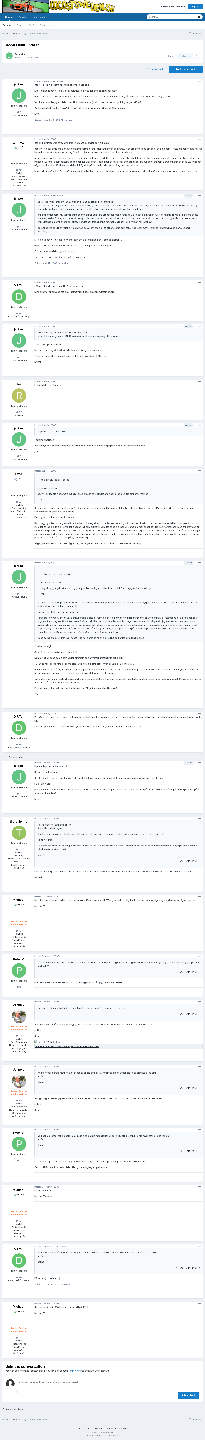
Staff (31, 25)
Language (82, 1428)
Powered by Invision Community (102, 1435)
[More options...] (199, 81)
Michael (18, 899)
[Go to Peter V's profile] (19, 970)
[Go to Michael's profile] (19, 911)
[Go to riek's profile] (19, 395)
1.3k (20, 930)
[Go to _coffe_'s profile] (19, 153)
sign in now (76, 1370)
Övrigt (35, 57)
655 (20, 1035)
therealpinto (18, 821)
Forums (7, 25)
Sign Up (195, 6)
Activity (22, 17)
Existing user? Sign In (172, 6)
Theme (96, 1428)
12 (20, 987)
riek (18, 384)
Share (170, 56)
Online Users (46, 25)
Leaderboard (38, 17)
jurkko (21, 54)
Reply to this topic (186, 69)
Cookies (123, 1428)
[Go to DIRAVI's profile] (19, 296)
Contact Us (110, 1428)
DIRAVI (18, 285)
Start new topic (156, 69)
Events (20, 25)
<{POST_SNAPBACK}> (188, 860)
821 (20, 170)
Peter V (18, 959)
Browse (9, 17)
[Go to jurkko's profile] (9, 55)
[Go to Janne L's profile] (19, 1016)
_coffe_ (18, 142)
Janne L (18, 1004)
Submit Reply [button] (188, 1395)
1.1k (20, 313)
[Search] (199, 16)
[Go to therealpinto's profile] (19, 833)
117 (20, 412)
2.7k (20, 849)
